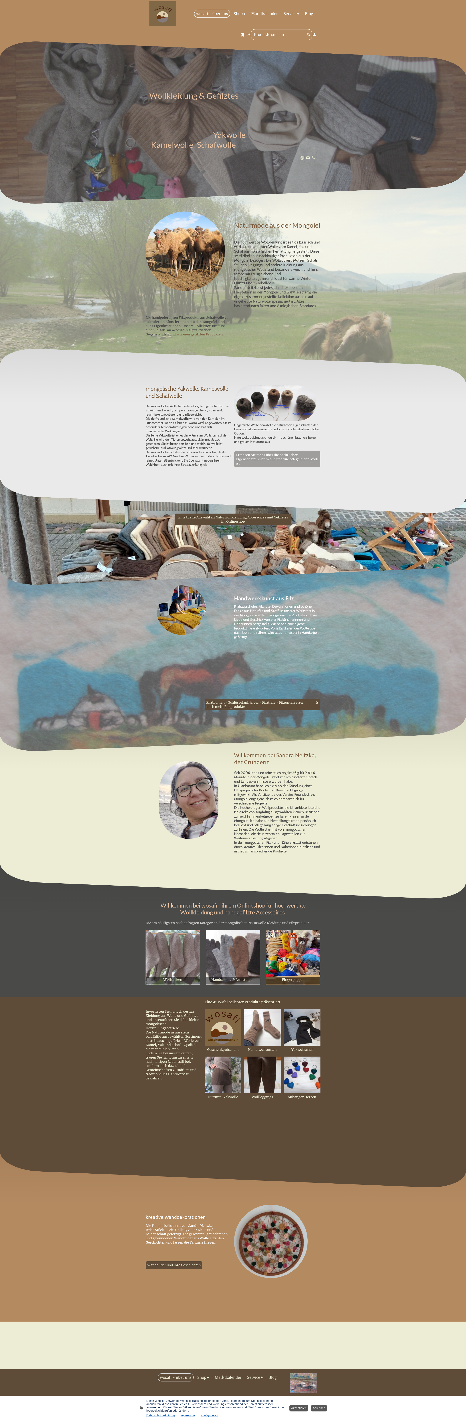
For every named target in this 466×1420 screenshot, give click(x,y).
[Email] (308, 158)
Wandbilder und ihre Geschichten (174, 1265)
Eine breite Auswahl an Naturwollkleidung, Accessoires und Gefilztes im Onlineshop (233, 519)
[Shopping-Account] (314, 35)
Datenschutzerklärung (160, 1415)
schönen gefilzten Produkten (199, 334)
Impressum (188, 1415)
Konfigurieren (209, 1415)
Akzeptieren (299, 1408)
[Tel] (314, 158)
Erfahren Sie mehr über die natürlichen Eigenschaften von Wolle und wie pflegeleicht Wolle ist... (277, 459)
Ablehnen (319, 1408)
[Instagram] (302, 158)
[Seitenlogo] (162, 13)
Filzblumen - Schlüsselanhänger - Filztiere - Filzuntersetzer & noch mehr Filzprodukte (262, 704)
